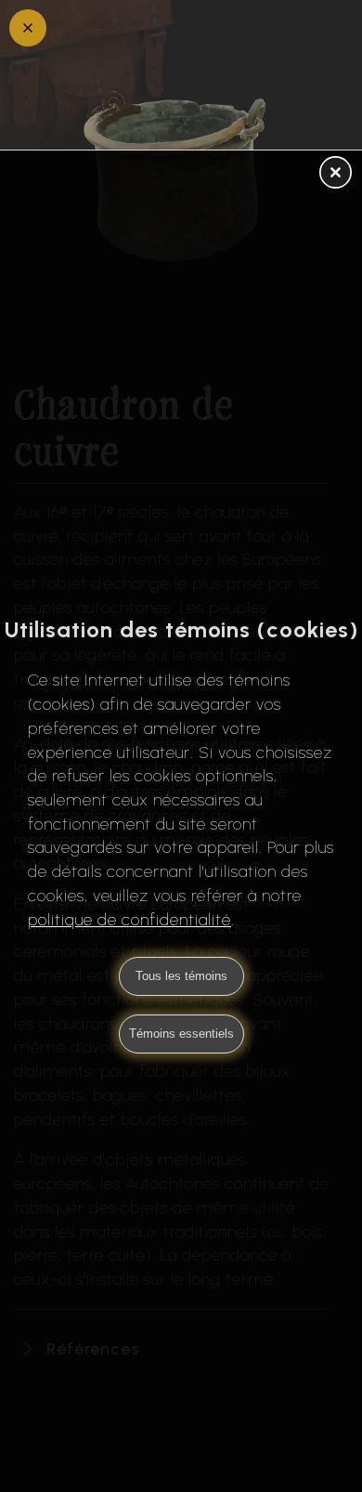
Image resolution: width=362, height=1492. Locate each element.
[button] (335, 173)
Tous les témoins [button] (181, 976)
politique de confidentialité (129, 920)
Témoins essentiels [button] (181, 1033)
